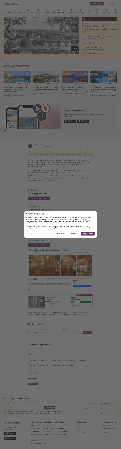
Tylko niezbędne (60, 234)
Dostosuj (74, 234)
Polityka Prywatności (59, 223)
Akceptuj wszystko (88, 234)
